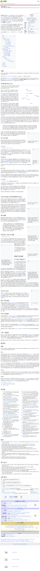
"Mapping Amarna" (27, 406)
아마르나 (8, 485)
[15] (21, 141)
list (19, 527)
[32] (18, 303)
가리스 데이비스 (14, 315)
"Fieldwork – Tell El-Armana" (27, 419)
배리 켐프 (4, 334)
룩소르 (13, 26)
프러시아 (11, 279)
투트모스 (16, 172)
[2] (4, 114)
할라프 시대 (6, 76)
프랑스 (15, 263)
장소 (2, 24)
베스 (22, 226)
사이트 (28, 527)
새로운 (8, 94)
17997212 (6, 443)
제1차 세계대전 (24, 321)
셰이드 (10, 229)
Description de (14, 269)
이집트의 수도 (11, 496)
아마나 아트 (8, 236)
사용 (21, 295)
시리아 (17, 76)
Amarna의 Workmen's (6, 181)
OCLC (3, 443)
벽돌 (11, 99)
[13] (25, 121)
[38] (5, 362)
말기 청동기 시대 (15, 295)
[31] (4, 297)
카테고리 (1, 539)
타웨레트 (13, 227)
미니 (28, 23)
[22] (32, 176)
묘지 (31, 340)
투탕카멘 (8, 103)
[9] (23, 80)
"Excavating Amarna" (8, 419)
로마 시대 (16, 32)
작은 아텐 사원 (5, 160)
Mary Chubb (22, 325)
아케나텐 (5, 379)
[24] (14, 189)
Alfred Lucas (6, 409)
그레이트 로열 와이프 (19, 526)
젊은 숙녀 (16, 511)
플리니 (35, 78)
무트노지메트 (22, 363)
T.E (19, 324)
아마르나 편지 (20, 162)
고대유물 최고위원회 (21, 328)
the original (33, 410)
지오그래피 (10, 79)
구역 (30, 527)
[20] (26, 172)
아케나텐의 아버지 (18, 207)
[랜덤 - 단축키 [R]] (39, 1)
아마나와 (22, 76)
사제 (20, 263)
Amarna (14, 544)
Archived (4, 392)
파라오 (19, 17)
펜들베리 (17, 325)
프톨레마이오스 (5, 79)
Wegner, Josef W (32, 395)
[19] (28, 162)
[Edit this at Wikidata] (21, 533)
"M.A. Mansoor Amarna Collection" (8, 492)
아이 (14, 205)
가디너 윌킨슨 (16, 271)
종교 (12, 94)
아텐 (32, 18)
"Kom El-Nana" (6, 434)
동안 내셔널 (26, 378)
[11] (5, 337)
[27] (13, 230)
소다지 (17, 307)
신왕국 (34, 32)
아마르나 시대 (9, 32)
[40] (6, 380)
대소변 (17, 131)
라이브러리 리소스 (33, 488)
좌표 (32, 13)
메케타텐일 (9, 189)
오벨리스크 (16, 525)
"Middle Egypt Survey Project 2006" (10, 397)
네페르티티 (24, 320)
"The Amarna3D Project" (6, 493)
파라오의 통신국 (6, 162)
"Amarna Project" (5, 488)
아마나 (10, 479)
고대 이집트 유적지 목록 (6, 383)
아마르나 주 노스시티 (9, 148)
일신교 (12, 217)
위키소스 (4, 485)
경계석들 (34, 113)
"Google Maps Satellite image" (9, 395)
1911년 (14, 485)
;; (8, 15)
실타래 (6, 134)
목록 (31, 525)
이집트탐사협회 (31, 334)
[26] (4, 212)
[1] (8, 19)
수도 (7, 16)
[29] (11, 277)
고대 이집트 (19, 522)
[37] (21, 357)
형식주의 (13, 239)
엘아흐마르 (13, 80)
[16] (22, 141)
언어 (25, 295)
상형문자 (9, 90)
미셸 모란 (2, 363)
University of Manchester (32, 405)
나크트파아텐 (26, 170)
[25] (19, 202)
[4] (4, 110)
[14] (34, 128)
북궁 (3, 152)
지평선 (12, 21)
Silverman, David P (26, 395)
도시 (29, 525)
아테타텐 (8, 21)
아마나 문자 (33, 302)
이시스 (6, 229)
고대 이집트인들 (12, 19)
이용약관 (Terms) (24, 544)
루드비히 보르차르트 (14, 318)
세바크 (5, 293)
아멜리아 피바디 (30, 354)
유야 (19, 205)
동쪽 (7, 24)
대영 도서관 (24, 276)
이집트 (29, 32)
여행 (23, 262)
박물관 (19, 320)
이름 (2, 21)
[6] (36, 79)
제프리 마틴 (17, 335)
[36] (16, 353)
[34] (6, 337)
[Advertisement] (20, 10)
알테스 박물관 (31, 203)
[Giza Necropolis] (36, 527)
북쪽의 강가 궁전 (27, 149)
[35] (38, 339)
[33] (14, 325)
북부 (13, 142)
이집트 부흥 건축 (11, 525)
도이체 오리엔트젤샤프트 (25, 318)
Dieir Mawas (14, 27)
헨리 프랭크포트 (6, 325)
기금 (20, 305)
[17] (24, 150)
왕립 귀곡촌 (9, 186)
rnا (9, 15)
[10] (8, 101)
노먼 (9, 315)
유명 (1, 354)
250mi (4, 27)
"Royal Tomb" (25, 393)
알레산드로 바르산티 (13, 302)
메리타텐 (5, 120)
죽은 (1, 19)
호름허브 (11, 108)
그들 (16, 191)
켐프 (13, 223)
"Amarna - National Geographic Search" (29, 435)
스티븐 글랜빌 (11, 325)
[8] (37, 79)
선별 (24, 294)
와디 (3, 90)
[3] (6, 27)
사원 (18, 306)
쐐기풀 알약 (23, 293)
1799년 (6, 268)
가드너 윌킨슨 (9, 78)
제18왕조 (31, 32)
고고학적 (4, 17)
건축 (8, 525)
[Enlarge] (38, 141)
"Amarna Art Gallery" (6, 489)
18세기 (3, 16)
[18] (28, 161)
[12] (3, 117)
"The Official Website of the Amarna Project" (11, 391)
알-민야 (5, 25)
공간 (25, 308)
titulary (21, 527)
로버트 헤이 (17, 272)
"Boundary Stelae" (26, 391)
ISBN (17, 412)
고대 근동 (10, 295)
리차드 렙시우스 (3, 279)
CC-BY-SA (18, 544)
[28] (18, 269)
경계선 (14, 183)
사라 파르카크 (12, 357)
